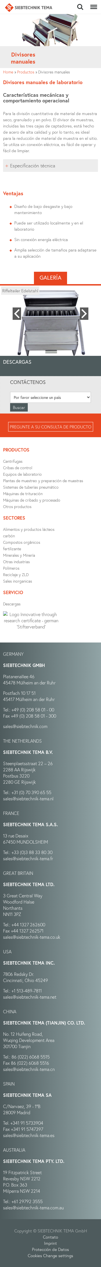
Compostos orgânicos (21, 542)
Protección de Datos (50, 1249)
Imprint (50, 1243)
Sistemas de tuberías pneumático (31, 487)
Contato (50, 1237)
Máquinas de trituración (23, 493)
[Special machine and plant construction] (28, 7)
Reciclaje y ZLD (16, 574)
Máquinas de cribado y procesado (31, 500)
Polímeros (11, 568)
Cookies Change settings (50, 1255)
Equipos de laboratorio (22, 474)
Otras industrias (16, 561)
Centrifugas (12, 461)
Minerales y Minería (19, 555)
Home (8, 72)
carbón (9, 535)
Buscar (80, 4)
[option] (50, 323)
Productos (25, 72)
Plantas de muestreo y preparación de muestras (43, 480)
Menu (93, 4)
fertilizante (12, 548)
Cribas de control (17, 467)
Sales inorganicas (17, 581)
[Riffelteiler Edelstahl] (50, 323)
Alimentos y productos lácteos (28, 529)
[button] (17, 313)
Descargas (11, 603)
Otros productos (17, 506)
